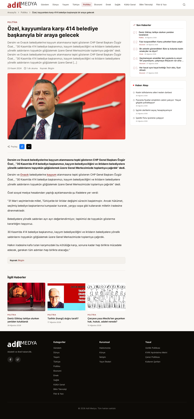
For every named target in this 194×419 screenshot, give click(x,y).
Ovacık (24, 174)
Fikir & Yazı (161, 4)
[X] (18, 359)
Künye (102, 352)
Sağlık (117, 4)
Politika (86, 4)
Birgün (21, 260)
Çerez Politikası (152, 357)
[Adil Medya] (22, 4)
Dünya (56, 4)
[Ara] (184, 4)
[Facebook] (10, 359)
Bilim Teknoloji (146, 4)
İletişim (102, 357)
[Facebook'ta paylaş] (22, 146)
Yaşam (65, 4)
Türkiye (76, 4)
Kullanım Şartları (152, 361)
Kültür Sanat (130, 4)
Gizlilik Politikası (152, 348)
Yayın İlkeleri (105, 361)
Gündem (45, 4)
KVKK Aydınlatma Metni (156, 352)
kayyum (51, 174)
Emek (108, 4)
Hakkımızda (104, 348)
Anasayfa (11, 12)
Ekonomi (98, 4)
